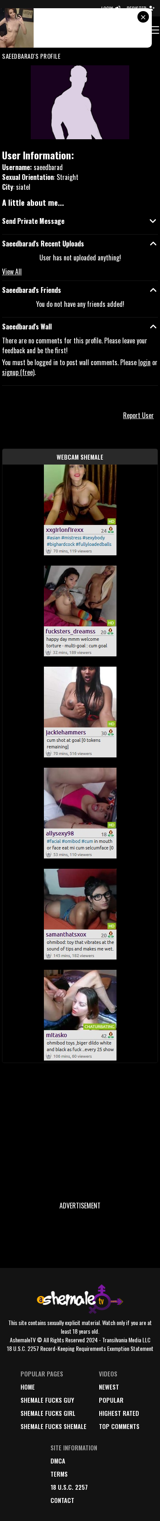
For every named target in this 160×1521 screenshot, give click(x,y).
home (28, 1386)
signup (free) (18, 372)
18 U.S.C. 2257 (69, 1486)
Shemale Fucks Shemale (54, 1426)
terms (59, 1473)
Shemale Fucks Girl (48, 1412)
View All (12, 271)
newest (109, 1386)
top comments (119, 1426)
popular (111, 1399)
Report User (138, 415)
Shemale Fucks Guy (47, 1399)
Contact (62, 1500)
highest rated (119, 1412)
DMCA (57, 1460)
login (144, 362)
